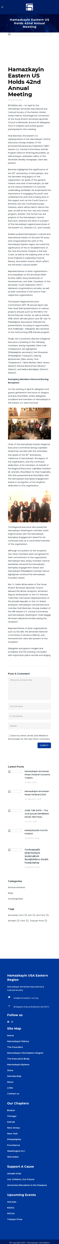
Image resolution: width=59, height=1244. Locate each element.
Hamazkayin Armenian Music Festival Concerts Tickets (37, 774)
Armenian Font (17, 915)
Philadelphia (14, 1139)
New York (12, 1133)
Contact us (13, 1093)
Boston (11, 1110)
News (13, 100)
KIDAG (10, 1207)
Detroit (11, 1122)
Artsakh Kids (14, 1173)
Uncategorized (15, 898)
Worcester (13, 1156)
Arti (31, 915)
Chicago (11, 1116)
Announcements (16, 887)
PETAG (11, 1213)
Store (10, 1070)
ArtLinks (11, 1201)
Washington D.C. (16, 1151)
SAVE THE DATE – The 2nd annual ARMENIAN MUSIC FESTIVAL (37, 813)
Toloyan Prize (38, 920)
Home (10, 1035)
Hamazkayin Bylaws (18, 1064)
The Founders (15, 1047)
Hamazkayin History (18, 1041)
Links (10, 1087)
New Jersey (13, 1127)
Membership (14, 1076)
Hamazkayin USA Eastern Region (25, 1053)
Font (24, 920)
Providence (13, 1145)
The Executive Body (18, 1058)
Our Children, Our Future (20, 1179)
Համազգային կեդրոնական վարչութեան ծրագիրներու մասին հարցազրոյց (36, 856)
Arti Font (42, 915)
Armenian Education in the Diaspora (27, 1185)
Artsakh (13, 920)
